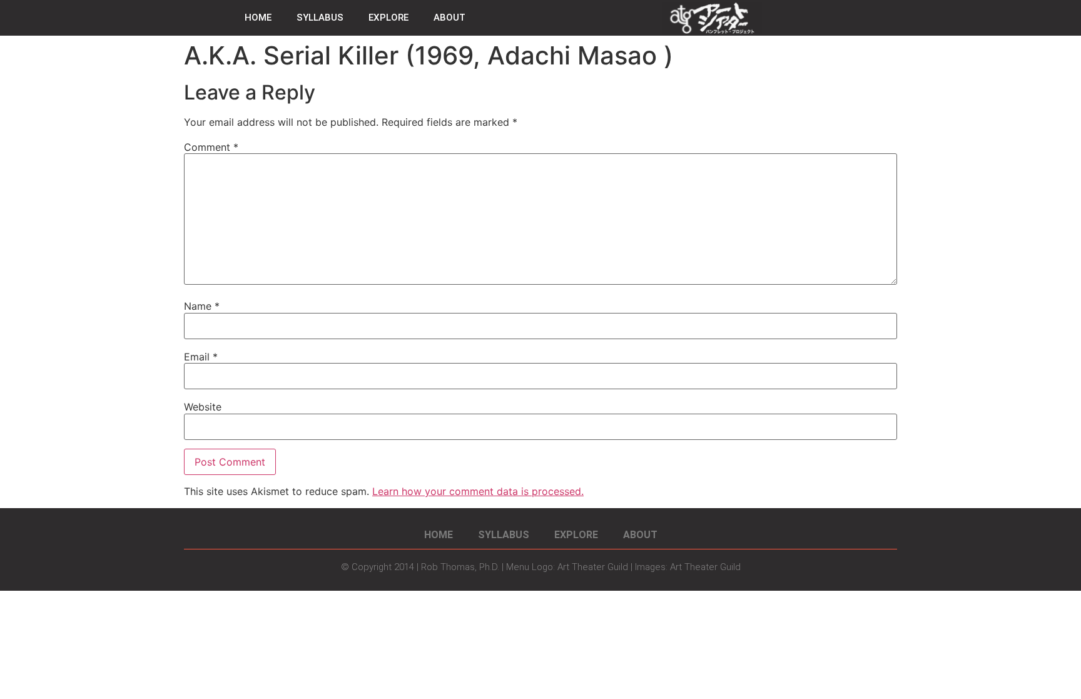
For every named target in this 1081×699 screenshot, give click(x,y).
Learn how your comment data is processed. (478, 491)
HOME (258, 17)
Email (201, 357)
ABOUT (449, 17)
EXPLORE (388, 17)
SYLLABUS (320, 17)
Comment (211, 147)
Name (202, 306)
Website (202, 407)
